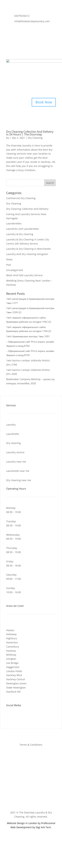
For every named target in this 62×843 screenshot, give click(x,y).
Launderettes (14, 223)
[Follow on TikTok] (53, 27)
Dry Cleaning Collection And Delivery (27, 208)
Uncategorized (14, 270)
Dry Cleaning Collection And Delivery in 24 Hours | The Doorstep (29, 133)
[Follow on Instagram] (39, 27)
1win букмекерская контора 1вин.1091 (28, 336)
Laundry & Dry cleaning (19, 234)
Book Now (43, 102)
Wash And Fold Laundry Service (24, 275)
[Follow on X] (32, 27)
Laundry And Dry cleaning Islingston (27, 254)
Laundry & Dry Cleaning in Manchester (28, 248)
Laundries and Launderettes (22, 228)
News (9, 259)
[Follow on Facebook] (25, 27)
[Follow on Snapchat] (46, 27)
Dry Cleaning (35, 137)
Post (8, 264)
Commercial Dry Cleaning (20, 198)
